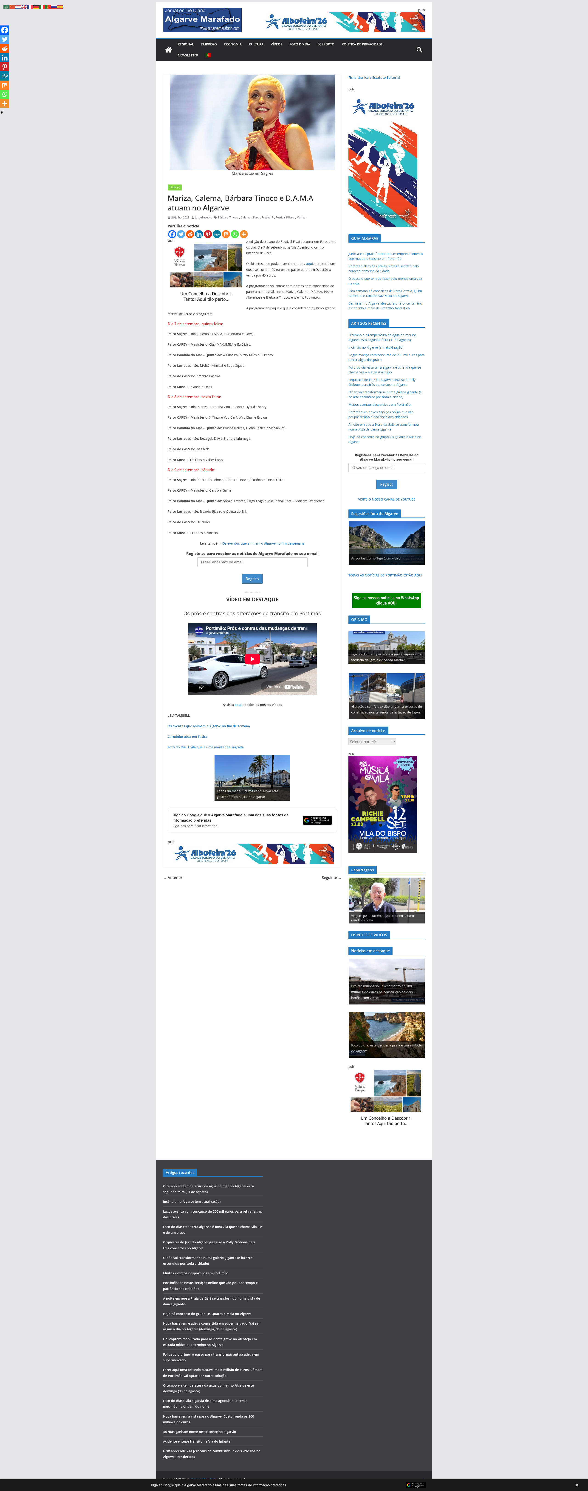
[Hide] (2, 112)
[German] (36, 6)
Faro (256, 217)
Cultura (256, 44)
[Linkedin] (199, 234)
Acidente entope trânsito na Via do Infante (196, 1441)
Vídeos (276, 44)
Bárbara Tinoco (228, 217)
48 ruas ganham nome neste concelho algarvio (199, 1431)
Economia (233, 44)
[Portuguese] (209, 55)
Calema (246, 217)
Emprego (209, 44)
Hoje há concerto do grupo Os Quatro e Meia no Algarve (207, 1314)
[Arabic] (6, 6)
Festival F (267, 217)
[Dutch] (18, 6)
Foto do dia (300, 44)
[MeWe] (217, 234)
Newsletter (188, 55)
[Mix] (226, 234)
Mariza (301, 217)
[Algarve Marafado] (168, 49)
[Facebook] (172, 234)
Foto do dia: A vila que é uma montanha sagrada (206, 747)
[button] (294, 1485)
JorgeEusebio (203, 217)
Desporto (325, 44)
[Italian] (42, 6)
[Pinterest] (208, 234)
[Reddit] (190, 234)
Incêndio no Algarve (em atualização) (376, 347)
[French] (30, 6)
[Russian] (54, 6)
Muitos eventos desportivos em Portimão (379, 404)
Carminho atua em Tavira (187, 736)
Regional (186, 44)
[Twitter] (181, 234)
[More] (244, 234)
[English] (24, 6)
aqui (309, 263)
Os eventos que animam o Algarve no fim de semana (263, 543)
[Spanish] (60, 6)
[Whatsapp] (235, 234)
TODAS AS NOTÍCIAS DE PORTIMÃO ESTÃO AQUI (385, 575)
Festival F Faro (285, 217)
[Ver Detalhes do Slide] (386, 647)
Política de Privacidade (362, 44)
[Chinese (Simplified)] (12, 6)
